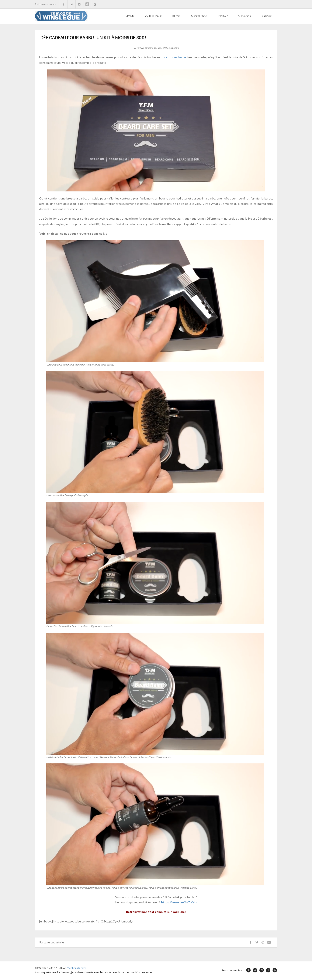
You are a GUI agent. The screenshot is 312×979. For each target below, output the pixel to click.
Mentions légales (76, 967)
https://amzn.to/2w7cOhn (179, 902)
